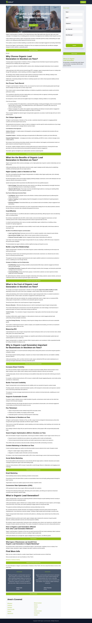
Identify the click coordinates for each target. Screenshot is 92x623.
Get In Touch (74, 53)
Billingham (8, 559)
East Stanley (37, 612)
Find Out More (33, 538)
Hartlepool (13, 559)
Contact (83, 2)
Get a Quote (32, 25)
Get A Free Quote (33, 593)
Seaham (36, 606)
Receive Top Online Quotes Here (33, 469)
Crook (35, 608)
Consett (35, 614)
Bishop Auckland (37, 602)
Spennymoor (10, 613)
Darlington (9, 607)
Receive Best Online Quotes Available (33, 363)
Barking (18, 559)
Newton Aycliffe (10, 609)
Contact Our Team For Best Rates (33, 153)
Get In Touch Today (33, 50)
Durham (36, 604)
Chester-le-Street (38, 610)
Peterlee (9, 611)
